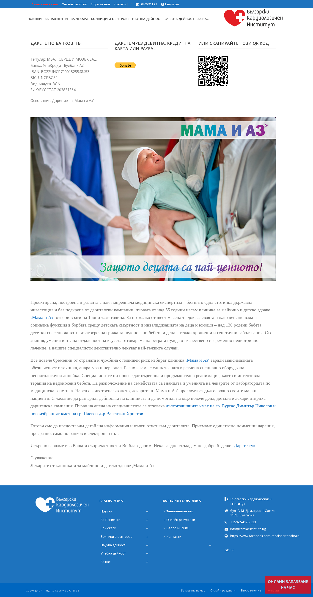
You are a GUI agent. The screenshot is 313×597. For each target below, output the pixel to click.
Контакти (173, 536)
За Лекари (79, 19)
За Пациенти (56, 19)
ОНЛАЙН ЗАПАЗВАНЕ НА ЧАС (288, 584)
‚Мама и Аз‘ (42, 317)
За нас (203, 19)
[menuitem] (164, 544)
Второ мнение (177, 528)
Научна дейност (147, 19)
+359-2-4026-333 (243, 522)
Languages (172, 4)
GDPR (229, 550)
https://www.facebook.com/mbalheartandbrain (264, 536)
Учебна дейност (180, 19)
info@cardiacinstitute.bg (248, 529)
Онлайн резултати (180, 520)
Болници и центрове (110, 19)
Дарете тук (244, 445)
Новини (34, 19)
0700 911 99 (149, 4)
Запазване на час (179, 511)
